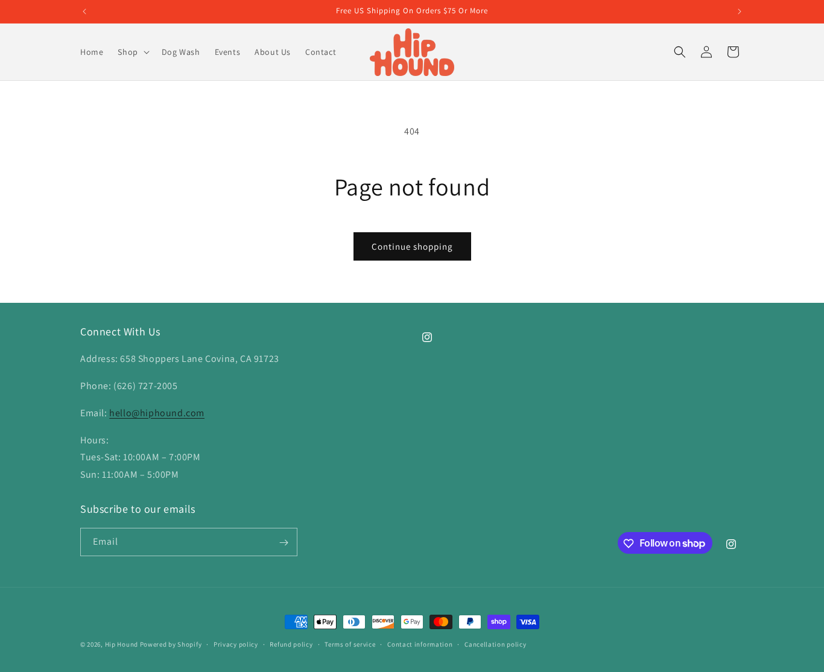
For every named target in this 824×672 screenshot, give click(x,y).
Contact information (419, 643)
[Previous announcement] (84, 11)
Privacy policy (236, 643)
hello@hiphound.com (156, 413)
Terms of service (350, 643)
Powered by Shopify (171, 644)
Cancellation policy (495, 643)
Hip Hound (122, 644)
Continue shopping (412, 246)
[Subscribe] (283, 542)
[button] (132, 52)
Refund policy (291, 643)
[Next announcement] (739, 11)
